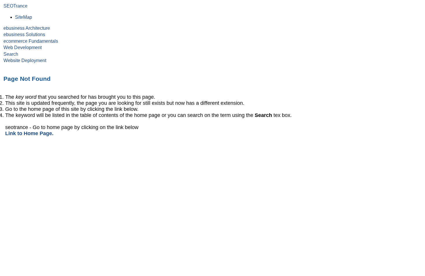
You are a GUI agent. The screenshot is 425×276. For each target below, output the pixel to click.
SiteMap (23, 17)
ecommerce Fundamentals (30, 41)
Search (10, 54)
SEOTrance (15, 5)
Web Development (22, 47)
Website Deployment (24, 60)
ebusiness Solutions (24, 34)
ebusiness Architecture (26, 28)
